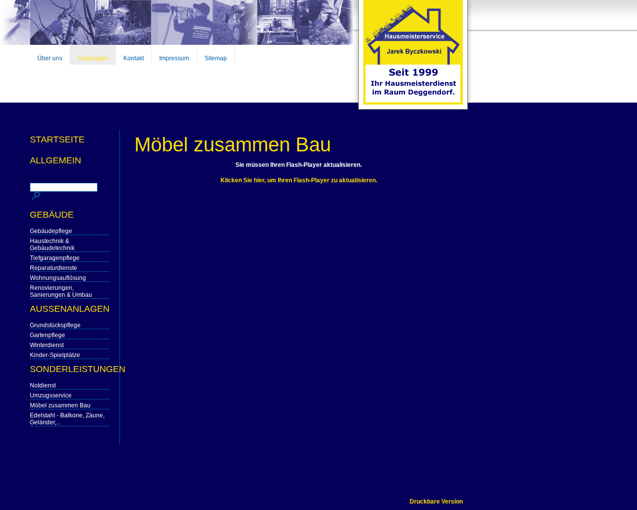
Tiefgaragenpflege (55, 258)
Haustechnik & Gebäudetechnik (52, 245)
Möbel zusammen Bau (60, 405)
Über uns (49, 58)
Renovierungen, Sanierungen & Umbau (61, 291)
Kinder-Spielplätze (55, 355)
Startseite (57, 139)
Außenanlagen (69, 309)
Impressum (174, 58)
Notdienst (43, 385)
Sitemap (216, 58)
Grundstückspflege (55, 325)
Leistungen (93, 58)
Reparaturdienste (53, 267)
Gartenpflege (47, 335)
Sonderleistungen (69, 369)
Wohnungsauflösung (58, 277)
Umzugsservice (51, 395)
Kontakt (133, 58)
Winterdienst (47, 345)
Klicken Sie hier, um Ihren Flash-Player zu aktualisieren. (298, 180)
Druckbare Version (436, 501)
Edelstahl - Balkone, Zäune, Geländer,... (67, 419)
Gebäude (52, 215)
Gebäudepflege (51, 231)
